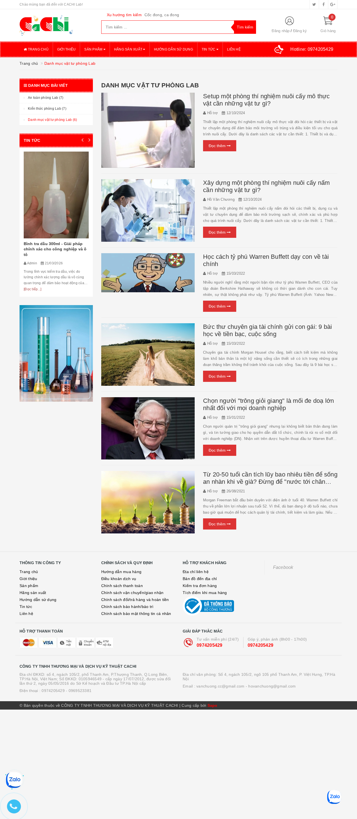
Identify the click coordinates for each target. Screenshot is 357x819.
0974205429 (210, 645)
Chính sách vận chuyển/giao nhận (132, 592)
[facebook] (323, 4)
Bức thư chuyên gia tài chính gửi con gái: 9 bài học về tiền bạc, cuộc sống (267, 330)
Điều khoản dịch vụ (118, 578)
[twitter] (314, 4)
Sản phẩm (93, 49)
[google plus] (332, 4)
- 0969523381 (78, 690)
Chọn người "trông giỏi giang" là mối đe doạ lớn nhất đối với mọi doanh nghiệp (268, 404)
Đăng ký (300, 31)
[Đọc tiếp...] (32, 289)
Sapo (213, 705)
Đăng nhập (281, 31)
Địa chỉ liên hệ (196, 571)
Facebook (283, 567)
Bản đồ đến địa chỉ (200, 578)
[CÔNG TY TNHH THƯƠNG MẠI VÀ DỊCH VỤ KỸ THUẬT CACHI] (56, 25)
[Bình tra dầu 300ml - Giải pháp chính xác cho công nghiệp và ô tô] (56, 195)
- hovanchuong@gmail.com (271, 686)
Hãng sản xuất (128, 49)
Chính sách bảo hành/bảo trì (127, 606)
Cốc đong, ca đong (161, 15)
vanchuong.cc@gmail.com (220, 686)
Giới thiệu (66, 49)
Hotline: (311, 49)
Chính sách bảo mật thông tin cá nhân (136, 613)
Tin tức (209, 49)
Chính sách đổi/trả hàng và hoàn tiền (135, 599)
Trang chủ (38, 49)
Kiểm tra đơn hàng (200, 585)
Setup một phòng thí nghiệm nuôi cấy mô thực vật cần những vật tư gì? (266, 100)
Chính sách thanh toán (122, 585)
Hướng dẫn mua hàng (121, 571)
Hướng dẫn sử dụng (173, 49)
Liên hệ (234, 49)
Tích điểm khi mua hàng (205, 592)
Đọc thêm (218, 145)
